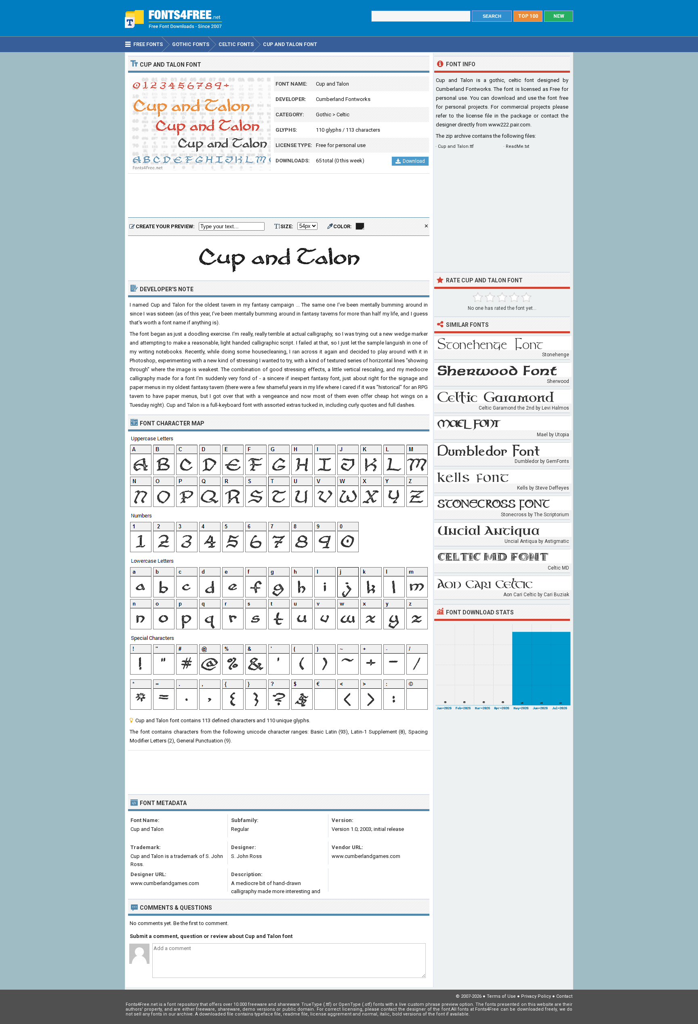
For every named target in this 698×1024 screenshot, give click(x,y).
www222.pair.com (509, 125)
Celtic (342, 114)
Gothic (323, 114)
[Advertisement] (278, 196)
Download (414, 161)
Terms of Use (501, 996)
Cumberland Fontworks (343, 99)
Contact (564, 996)
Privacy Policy (536, 996)
